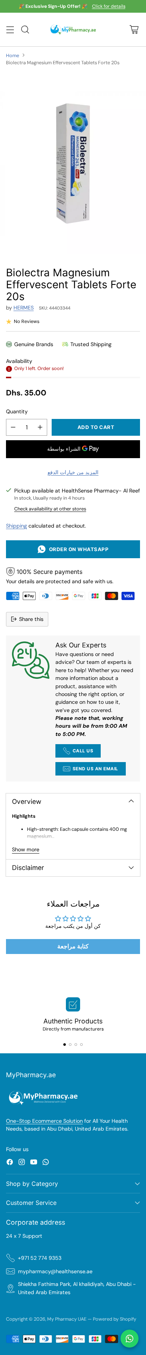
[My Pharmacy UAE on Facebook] (9, 1163)
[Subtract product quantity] (13, 427)
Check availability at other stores (50, 509)
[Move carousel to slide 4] (81, 1044)
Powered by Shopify (114, 1319)
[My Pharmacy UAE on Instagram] (21, 1163)
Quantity (17, 411)
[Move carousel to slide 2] (70, 1044)
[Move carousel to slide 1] (64, 1044)
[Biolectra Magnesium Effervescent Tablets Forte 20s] (73, 163)
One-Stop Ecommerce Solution (44, 1121)
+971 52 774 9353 (39, 1258)
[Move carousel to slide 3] (75, 1044)
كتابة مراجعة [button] (73, 946)
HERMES (23, 307)
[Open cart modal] (134, 29)
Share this (31, 619)
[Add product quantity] (40, 427)
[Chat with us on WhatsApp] (130, 1339)
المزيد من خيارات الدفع (73, 472)
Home (12, 55)
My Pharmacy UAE (66, 1319)
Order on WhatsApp (77, 549)
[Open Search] (25, 29)
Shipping (16, 525)
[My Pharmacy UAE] (73, 29)
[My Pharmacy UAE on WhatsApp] (45, 1163)
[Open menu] (10, 29)
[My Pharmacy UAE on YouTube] (33, 1163)
